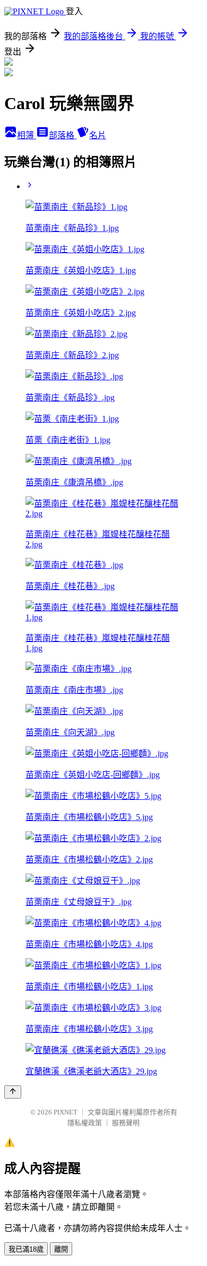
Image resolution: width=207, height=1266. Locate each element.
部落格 (62, 135)
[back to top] (12, 1092)
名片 (97, 135)
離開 (61, 1249)
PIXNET (65, 1112)
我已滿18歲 (26, 1249)
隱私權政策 (84, 1123)
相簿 (26, 135)
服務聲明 (126, 1123)
